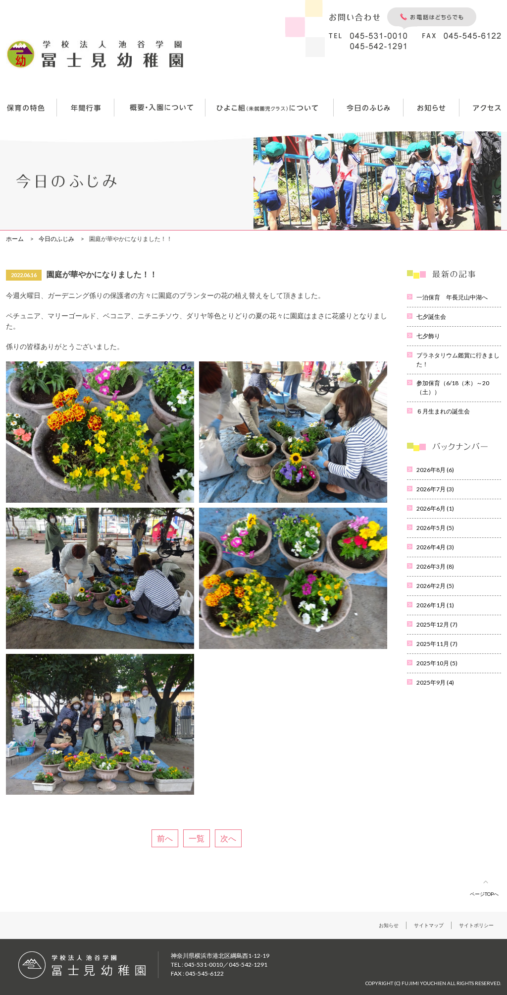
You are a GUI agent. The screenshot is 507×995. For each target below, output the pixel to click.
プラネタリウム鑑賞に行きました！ (458, 359)
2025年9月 (435, 682)
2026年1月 (435, 605)
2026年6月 (435, 508)
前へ (165, 838)
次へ (228, 838)
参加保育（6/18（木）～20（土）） (452, 387)
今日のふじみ (56, 238)
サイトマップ (429, 925)
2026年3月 (435, 566)
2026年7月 (435, 489)
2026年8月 (435, 469)
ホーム (15, 238)
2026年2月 (435, 585)
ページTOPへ (484, 894)
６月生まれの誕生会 (443, 411)
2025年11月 (436, 643)
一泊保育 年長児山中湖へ (452, 297)
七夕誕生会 (431, 316)
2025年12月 (436, 624)
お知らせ (389, 925)
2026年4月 (435, 547)
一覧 (196, 838)
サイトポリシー (476, 925)
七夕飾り (428, 336)
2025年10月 (436, 663)
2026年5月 (435, 527)
